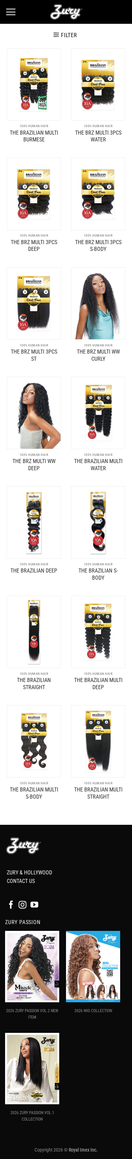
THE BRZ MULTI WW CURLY (98, 355)
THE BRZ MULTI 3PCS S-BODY (98, 246)
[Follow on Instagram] (22, 905)
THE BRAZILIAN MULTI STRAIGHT (98, 793)
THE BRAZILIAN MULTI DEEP (98, 684)
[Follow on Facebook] (11, 905)
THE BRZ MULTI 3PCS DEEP (34, 246)
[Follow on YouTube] (34, 905)
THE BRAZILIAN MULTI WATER (98, 465)
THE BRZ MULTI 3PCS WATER (98, 136)
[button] (10, 12)
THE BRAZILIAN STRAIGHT (34, 684)
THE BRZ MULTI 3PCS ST (34, 355)
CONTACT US (21, 881)
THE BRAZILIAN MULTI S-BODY (34, 793)
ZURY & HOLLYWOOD (29, 872)
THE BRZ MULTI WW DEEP (34, 465)
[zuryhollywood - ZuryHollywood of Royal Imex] (66, 11)
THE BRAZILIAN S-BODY (98, 574)
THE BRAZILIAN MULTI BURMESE (34, 136)
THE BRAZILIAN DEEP (33, 570)
